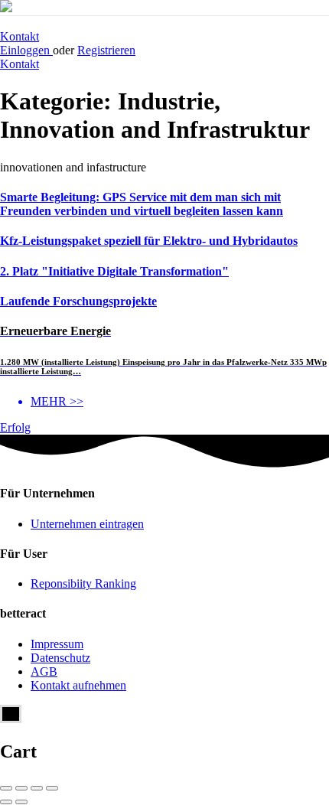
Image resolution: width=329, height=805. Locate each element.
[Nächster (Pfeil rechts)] (21, 802)
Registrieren (106, 50)
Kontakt (19, 36)
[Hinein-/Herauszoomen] (52, 788)
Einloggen (26, 50)
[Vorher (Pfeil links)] (6, 802)
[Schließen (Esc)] (6, 788)
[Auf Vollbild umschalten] (37, 788)
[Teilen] (21, 788)
